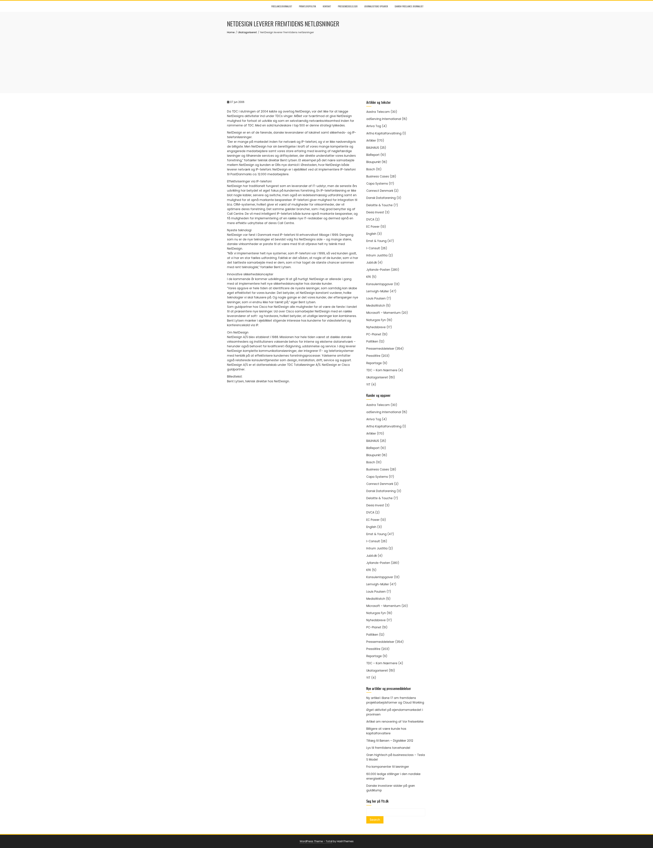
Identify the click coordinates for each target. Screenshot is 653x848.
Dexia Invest (375, 212)
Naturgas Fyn (376, 320)
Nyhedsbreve (376, 327)
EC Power (373, 227)
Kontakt (327, 6)
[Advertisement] (326, 60)
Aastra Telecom (378, 112)
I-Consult (373, 248)
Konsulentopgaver (379, 284)
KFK (368, 277)
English (371, 234)
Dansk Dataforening (381, 198)
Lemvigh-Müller (377, 291)
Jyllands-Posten (378, 270)
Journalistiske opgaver (376, 6)
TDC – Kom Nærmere (381, 370)
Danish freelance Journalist (409, 6)
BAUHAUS (372, 148)
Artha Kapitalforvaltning (383, 133)
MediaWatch (375, 306)
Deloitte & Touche (379, 205)
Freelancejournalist (281, 6)
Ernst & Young (376, 241)
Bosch (370, 169)
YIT (368, 384)
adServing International (383, 119)
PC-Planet (373, 334)
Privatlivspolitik (307, 6)
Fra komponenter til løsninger (387, 767)
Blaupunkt (373, 162)
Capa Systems (377, 184)
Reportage (374, 363)
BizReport (373, 155)
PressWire (373, 356)
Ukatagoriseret (377, 377)
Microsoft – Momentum (383, 313)
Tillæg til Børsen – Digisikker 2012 (389, 741)
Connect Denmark (379, 191)
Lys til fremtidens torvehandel (388, 748)
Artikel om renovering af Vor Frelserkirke (395, 722)
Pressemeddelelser (347, 6)
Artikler (371, 140)
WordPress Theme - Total (316, 841)
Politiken (372, 341)
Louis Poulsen (376, 298)
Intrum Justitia (377, 255)
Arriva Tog (373, 126)
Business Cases (377, 176)
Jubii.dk (371, 262)
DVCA (370, 219)
